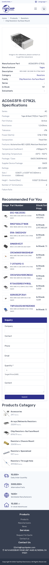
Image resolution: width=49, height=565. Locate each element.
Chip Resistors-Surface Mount (17, 21)
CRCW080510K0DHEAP (21, 252)
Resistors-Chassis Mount (22, 441)
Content (8, 383)
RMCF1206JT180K (19, 224)
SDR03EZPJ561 (18, 295)
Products (14, 18)
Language (42, 2)
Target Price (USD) (11, 374)
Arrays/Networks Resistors (23, 421)
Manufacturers (24, 523)
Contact (8, 336)
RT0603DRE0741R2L (20, 283)
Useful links (6, 2)
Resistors (24, 18)
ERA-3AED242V (18, 232)
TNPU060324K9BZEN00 (22, 306)
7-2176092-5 (17, 264)
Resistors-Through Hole (22, 461)
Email (7, 356)
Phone (7, 346)
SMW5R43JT (16, 244)
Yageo (42, 67)
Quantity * (9, 366)
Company (9, 326)
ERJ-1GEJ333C (17, 213)
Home (4, 18)
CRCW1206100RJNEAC (21, 275)
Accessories (16, 412)
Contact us (24, 539)
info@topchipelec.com (25, 547)
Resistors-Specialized (21, 451)
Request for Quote (24, 535)
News (24, 526)
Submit (24, 397)
